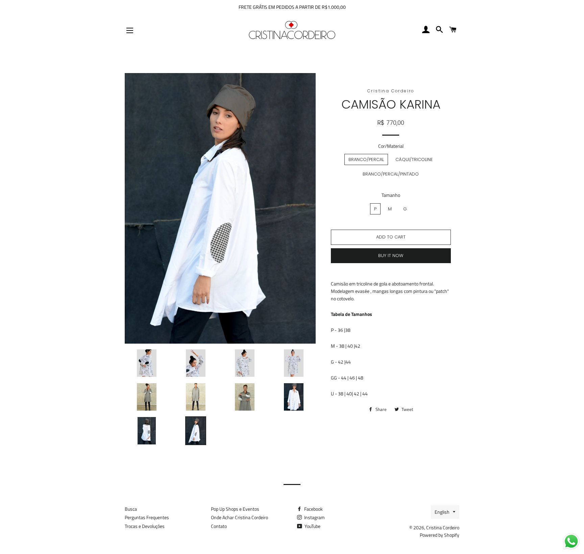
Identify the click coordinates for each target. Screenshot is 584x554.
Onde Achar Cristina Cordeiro (239, 517)
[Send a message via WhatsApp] (571, 541)
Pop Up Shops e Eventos (235, 508)
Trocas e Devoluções (145, 526)
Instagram (314, 517)
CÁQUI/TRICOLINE (414, 159)
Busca (131, 508)
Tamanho (391, 195)
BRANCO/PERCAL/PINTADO (391, 174)
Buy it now (390, 255)
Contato (219, 526)
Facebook (313, 508)
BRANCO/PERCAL (366, 159)
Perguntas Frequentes (147, 517)
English (442, 511)
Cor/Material (391, 145)
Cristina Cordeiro (442, 527)
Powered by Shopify (439, 534)
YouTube (311, 526)
